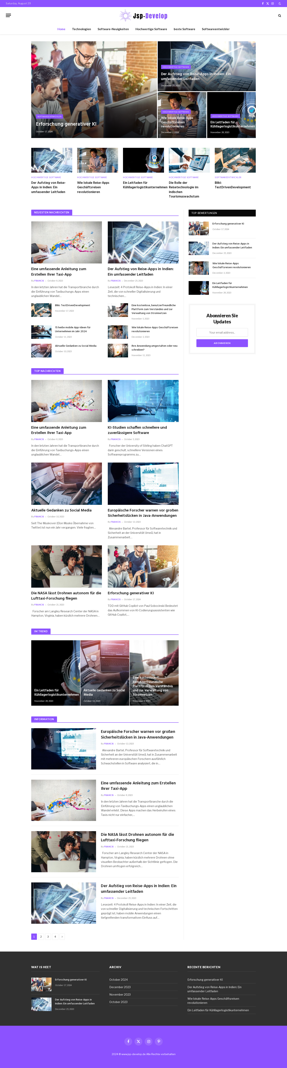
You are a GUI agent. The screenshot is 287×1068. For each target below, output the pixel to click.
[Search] (279, 15)
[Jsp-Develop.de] (143, 15)
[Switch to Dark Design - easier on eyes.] (279, 3)
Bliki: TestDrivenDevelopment (233, 185)
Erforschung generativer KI (66, 124)
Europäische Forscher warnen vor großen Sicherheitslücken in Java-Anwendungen (143, 513)
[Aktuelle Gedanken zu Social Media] (41, 350)
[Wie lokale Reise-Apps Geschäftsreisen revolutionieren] (182, 115)
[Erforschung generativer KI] (94, 89)
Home (61, 29)
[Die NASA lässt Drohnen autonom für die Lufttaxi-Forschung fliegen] (66, 566)
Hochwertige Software (151, 29)
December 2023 (120, 987)
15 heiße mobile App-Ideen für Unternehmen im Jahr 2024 (73, 330)
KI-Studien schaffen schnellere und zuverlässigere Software (137, 430)
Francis (39, 280)
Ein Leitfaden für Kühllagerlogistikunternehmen (231, 124)
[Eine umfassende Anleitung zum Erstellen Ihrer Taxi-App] (66, 242)
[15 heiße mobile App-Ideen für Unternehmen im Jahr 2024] (41, 332)
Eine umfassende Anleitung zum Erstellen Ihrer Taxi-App (58, 272)
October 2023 (118, 1002)
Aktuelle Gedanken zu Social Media (75, 346)
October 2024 (118, 979)
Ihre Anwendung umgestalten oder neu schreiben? (154, 348)
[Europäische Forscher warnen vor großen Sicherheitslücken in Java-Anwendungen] (143, 484)
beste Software (184, 29)
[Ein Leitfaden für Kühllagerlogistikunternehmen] (143, 160)
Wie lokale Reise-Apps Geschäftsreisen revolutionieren (177, 122)
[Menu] (8, 15)
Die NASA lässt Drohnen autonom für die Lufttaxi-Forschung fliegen (66, 596)
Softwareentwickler (216, 29)
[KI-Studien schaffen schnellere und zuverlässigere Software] (143, 401)
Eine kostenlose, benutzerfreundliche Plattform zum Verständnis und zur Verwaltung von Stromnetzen (154, 309)
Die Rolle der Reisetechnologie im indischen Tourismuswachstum (184, 190)
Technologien (81, 29)
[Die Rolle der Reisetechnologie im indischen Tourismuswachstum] (189, 160)
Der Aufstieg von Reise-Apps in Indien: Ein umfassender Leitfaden (196, 76)
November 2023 (120, 994)
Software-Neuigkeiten (113, 29)
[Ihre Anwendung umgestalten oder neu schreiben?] (118, 350)
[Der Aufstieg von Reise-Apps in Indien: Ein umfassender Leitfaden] (207, 66)
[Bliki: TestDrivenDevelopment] (235, 160)
